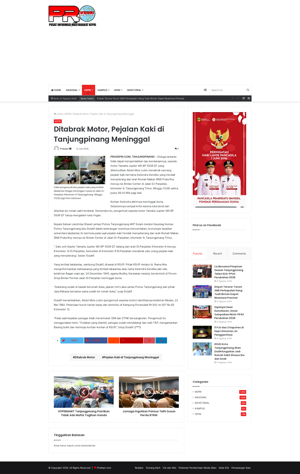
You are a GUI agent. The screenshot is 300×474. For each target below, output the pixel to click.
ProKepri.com (104, 467)
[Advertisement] (150, 58)
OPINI (117, 90)
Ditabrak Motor (85, 357)
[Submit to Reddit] (113, 340)
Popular (197, 253)
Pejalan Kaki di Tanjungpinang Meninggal (131, 357)
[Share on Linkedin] (161, 340)
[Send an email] (70, 148)
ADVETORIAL (134, 90)
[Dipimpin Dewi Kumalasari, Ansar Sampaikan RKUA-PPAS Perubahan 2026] (202, 311)
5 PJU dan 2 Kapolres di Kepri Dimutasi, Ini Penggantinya (229, 331)
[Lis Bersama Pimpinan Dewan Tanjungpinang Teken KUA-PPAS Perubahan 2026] (202, 271)
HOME (57, 90)
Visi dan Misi (169, 467)
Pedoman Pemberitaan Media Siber (197, 467)
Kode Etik (224, 467)
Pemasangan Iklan (241, 467)
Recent (217, 253)
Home (59, 113)
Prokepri (64, 148)
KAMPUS (102, 90)
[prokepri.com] (72, 16)
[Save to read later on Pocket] (149, 340)
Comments (239, 253)
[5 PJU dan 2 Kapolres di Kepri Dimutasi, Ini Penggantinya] (202, 332)
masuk (70, 445)
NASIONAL (72, 90)
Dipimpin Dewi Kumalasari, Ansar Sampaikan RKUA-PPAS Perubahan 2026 (229, 312)
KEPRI (87, 90)
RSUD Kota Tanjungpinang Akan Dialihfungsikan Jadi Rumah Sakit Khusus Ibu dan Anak (229, 351)
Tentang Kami (153, 467)
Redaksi (139, 467)
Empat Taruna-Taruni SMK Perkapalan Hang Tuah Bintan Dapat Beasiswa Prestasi (140, 98)
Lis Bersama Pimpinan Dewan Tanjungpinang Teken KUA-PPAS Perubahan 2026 (228, 272)
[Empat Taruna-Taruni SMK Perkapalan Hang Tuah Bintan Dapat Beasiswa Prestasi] (202, 291)
